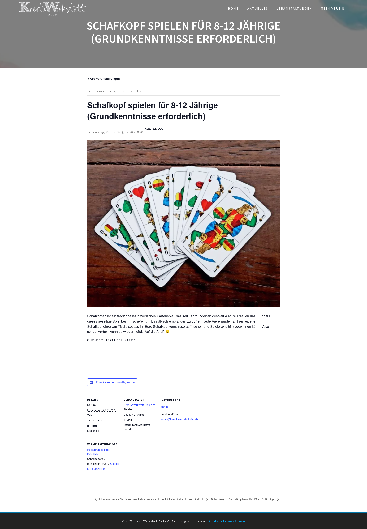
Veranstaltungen (294, 8)
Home (233, 8)
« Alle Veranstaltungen (103, 78)
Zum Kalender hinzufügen (113, 382)
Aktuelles (257, 8)
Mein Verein (333, 8)
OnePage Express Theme (227, 521)
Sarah (164, 406)
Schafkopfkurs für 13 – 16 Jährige (252, 499)
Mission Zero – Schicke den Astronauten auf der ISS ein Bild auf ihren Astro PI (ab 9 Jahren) (161, 499)
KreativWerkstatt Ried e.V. (139, 405)
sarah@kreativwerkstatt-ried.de (179, 419)
